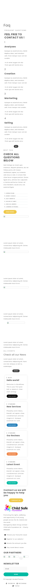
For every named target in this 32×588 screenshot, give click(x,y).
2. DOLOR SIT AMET (10, 201)
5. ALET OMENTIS (9, 198)
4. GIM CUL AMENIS (10, 204)
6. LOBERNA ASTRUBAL (11, 206)
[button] (16, 193)
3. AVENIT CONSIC (10, 196)
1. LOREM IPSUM (9, 193)
